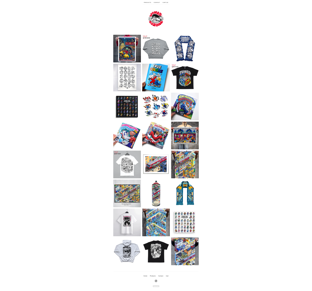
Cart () (165, 2)
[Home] (156, 19)
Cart (167, 276)
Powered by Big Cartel (156, 286)
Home (145, 276)
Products (147, 2)
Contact (157, 2)
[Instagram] (156, 281)
